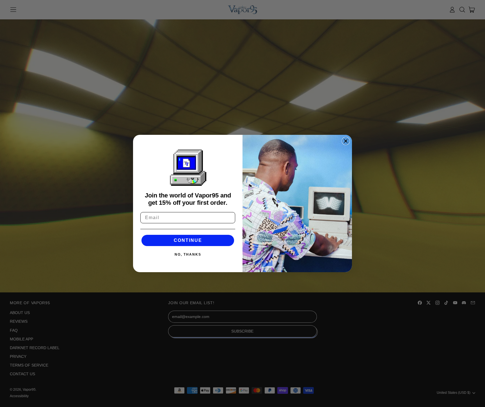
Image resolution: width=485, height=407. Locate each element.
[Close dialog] (345, 141)
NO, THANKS (188, 254)
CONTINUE (188, 240)
